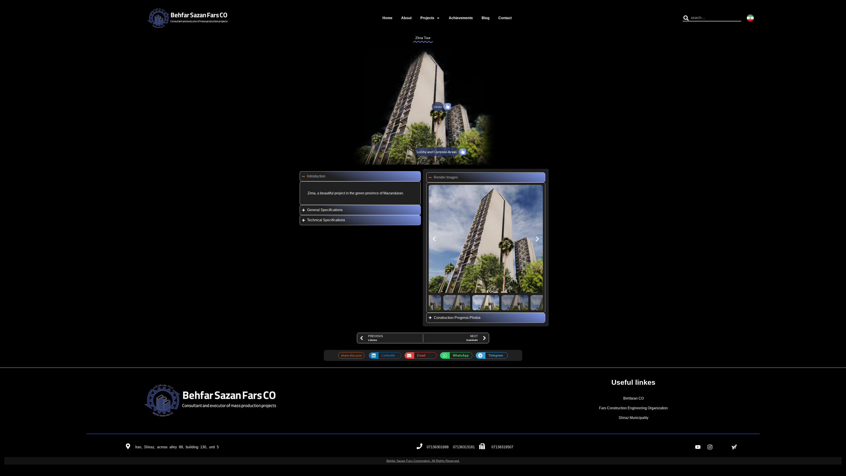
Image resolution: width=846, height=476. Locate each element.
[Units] (448, 106)
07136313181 (464, 447)
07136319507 (502, 447)
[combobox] (712, 18)
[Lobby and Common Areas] (463, 152)
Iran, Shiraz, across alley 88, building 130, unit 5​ (177, 447)
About (406, 18)
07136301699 (438, 447)
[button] (434, 239)
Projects (427, 18)
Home (387, 18)
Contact (505, 18)
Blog (486, 18)
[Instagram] (710, 447)
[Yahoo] (734, 447)
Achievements (461, 18)
